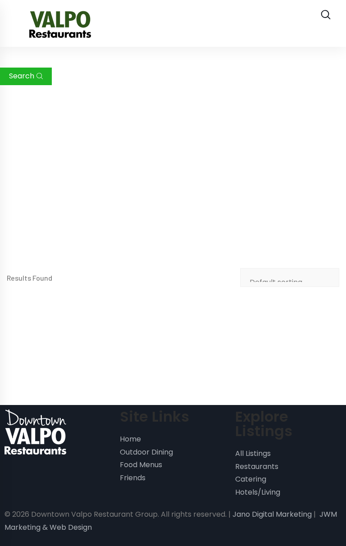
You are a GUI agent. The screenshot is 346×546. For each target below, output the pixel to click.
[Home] (35, 432)
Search (21, 76)
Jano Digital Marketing (272, 514)
